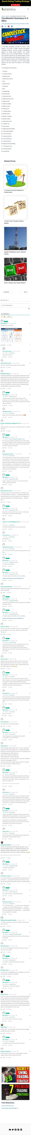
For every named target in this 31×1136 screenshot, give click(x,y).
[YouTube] (10, 1130)
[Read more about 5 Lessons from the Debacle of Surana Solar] (15, 176)
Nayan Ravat (12, 1017)
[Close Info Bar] (30, 1)
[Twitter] (5, 26)
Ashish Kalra (12, 774)
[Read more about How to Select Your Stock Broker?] (15, 269)
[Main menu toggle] (28, 9)
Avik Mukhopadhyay (13, 600)
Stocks (18, 23)
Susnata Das (12, 676)
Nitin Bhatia (11, 353)
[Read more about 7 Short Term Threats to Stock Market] (15, 207)
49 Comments (13, 23)
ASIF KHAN (11, 1041)
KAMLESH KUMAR (13, 865)
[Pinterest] (8, 26)
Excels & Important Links (8, 1105)
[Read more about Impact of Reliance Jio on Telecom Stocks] (15, 238)
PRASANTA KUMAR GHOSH (15, 934)
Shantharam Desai (13, 891)
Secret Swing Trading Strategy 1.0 (10, 1108)
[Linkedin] (12, 26)
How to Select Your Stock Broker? (15, 283)
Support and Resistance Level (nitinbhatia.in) (13, 578)
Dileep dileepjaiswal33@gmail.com (17, 439)
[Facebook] (2, 26)
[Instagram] (18, 1130)
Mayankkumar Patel (13, 479)
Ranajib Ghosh (12, 960)
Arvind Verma (12, 734)
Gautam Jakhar (12, 642)
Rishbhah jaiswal (13, 396)
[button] (15, 5)
